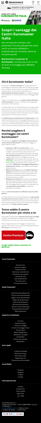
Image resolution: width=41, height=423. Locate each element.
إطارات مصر (20, 396)
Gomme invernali (20, 270)
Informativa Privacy (20, 353)
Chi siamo (20, 321)
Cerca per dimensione (20, 283)
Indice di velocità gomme (20, 302)
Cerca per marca (20, 281)
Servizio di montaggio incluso (20, 328)
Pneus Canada (20, 391)
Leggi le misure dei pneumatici (20, 297)
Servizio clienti (20, 330)
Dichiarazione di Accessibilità (20, 360)
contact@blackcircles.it (10, 408)
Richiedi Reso (20, 341)
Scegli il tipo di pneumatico (20, 300)
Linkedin (20, 375)
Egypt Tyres (20, 393)
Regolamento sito (20, 358)
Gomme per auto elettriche (20, 272)
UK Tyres (20, 387)
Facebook (20, 370)
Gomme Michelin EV (20, 279)
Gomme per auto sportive (20, 274)
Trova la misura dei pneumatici (20, 295)
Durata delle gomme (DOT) (20, 309)
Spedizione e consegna (21, 335)
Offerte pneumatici (20, 311)
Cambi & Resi (21, 337)
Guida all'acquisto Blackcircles (20, 293)
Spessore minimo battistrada (20, 307)
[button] (2, 2)
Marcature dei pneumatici (20, 304)
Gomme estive (20, 265)
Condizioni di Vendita (20, 351)
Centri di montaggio (21, 325)
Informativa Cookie (20, 356)
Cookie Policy (22, 410)
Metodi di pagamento (20, 332)
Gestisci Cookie (23, 408)
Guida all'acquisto (20, 323)
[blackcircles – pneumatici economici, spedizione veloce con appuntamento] (14, 3)
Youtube (20, 377)
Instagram (20, 372)
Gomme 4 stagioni (20, 267)
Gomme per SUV (20, 276)
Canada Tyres (20, 389)
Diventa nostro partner (20, 339)
